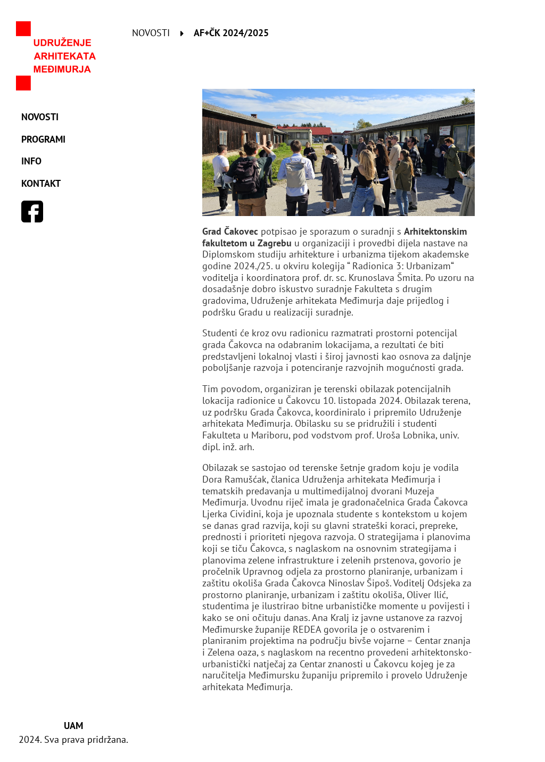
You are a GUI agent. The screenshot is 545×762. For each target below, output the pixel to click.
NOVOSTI (40, 117)
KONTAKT (41, 183)
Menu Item (32, 212)
